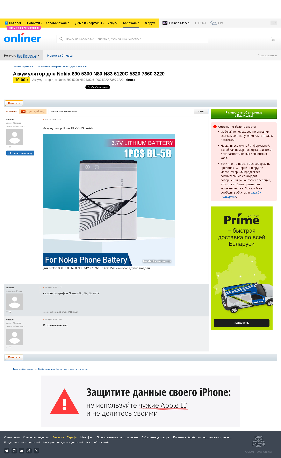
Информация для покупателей (63, 442)
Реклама (58, 437)
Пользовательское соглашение (117, 437)
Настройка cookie (97, 442)
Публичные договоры (156, 437)
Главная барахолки (23, 66)
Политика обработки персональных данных (202, 437)
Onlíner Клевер (179, 23)
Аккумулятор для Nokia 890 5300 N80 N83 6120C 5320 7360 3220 (89, 74)
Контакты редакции (36, 437)
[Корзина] (273, 39)
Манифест (87, 437)
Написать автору (22, 152)
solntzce (10, 287)
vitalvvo (10, 119)
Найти (201, 111)
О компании (12, 437)
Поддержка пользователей (22, 442)
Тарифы (72, 437)
